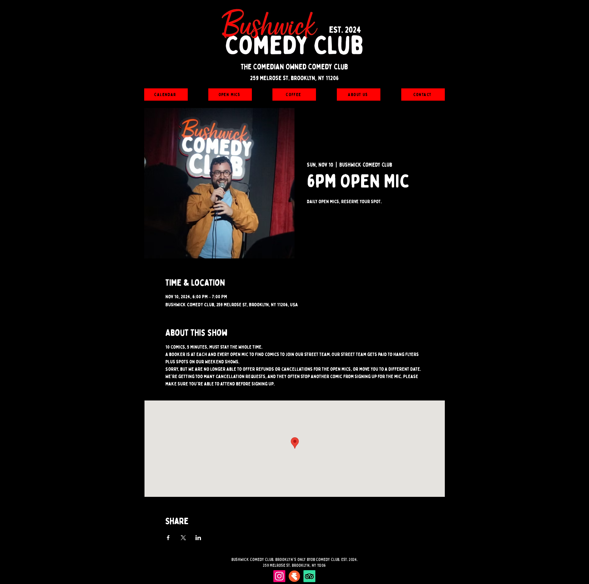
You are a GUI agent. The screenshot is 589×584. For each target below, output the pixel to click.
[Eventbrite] (294, 576)
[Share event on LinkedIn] (198, 537)
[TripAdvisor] (309, 576)
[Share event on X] (183, 537)
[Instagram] (279, 576)
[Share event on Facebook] (168, 537)
